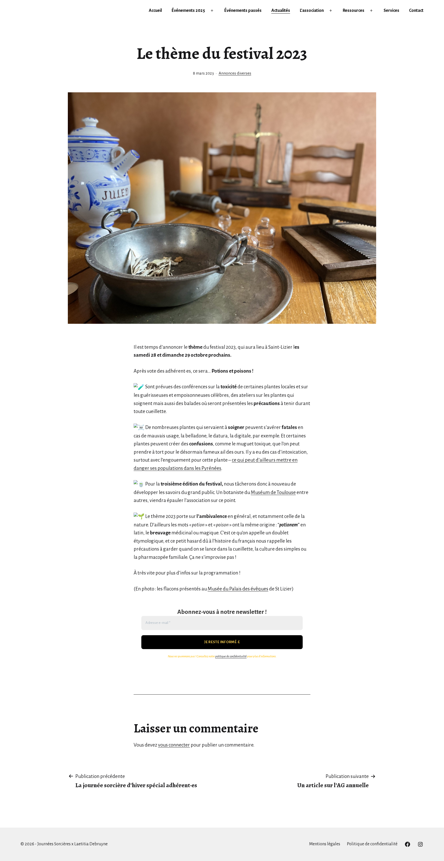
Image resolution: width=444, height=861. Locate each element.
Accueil (155, 10)
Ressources (353, 10)
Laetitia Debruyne (91, 844)
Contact (416, 10)
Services (391, 10)
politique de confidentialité (231, 656)
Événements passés (243, 10)
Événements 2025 (188, 10)
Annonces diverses (235, 73)
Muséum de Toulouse (273, 492)
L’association (312, 10)
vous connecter (174, 745)
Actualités (280, 10)
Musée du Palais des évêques (238, 588)
